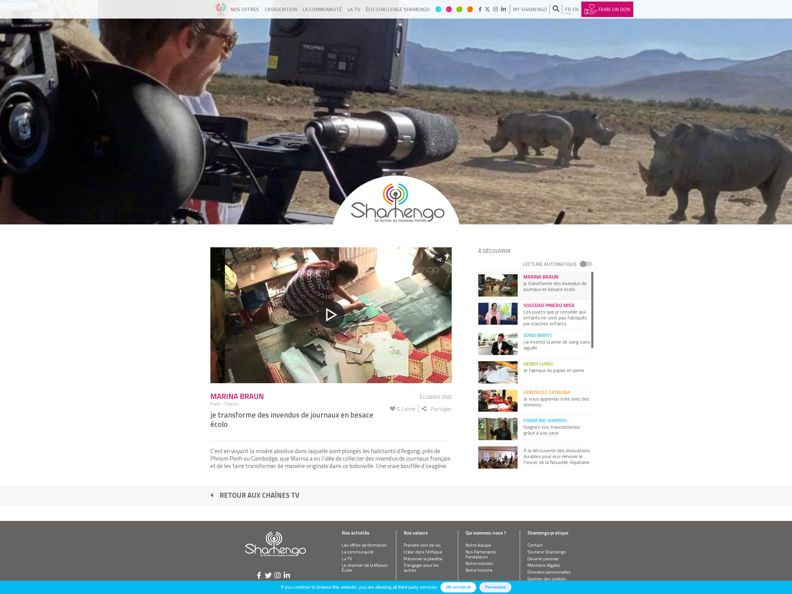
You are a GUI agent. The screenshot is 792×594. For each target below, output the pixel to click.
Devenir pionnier (543, 559)
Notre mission (479, 563)
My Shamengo (530, 9)
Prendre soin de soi (422, 545)
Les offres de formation (364, 545)
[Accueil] (221, 9)
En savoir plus (436, 396)
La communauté (322, 9)
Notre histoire (479, 570)
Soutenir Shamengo (546, 552)
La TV (353, 9)
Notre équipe (478, 545)
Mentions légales (543, 565)
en (575, 9)
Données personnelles (549, 572)
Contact (535, 545)
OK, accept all (458, 587)
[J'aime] (392, 409)
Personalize (495, 587)
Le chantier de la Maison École (365, 568)
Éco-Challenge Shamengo (398, 9)
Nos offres (244, 9)
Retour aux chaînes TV (259, 495)
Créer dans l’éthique (423, 552)
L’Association (281, 9)
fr (568, 9)
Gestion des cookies (546, 579)
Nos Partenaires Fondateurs (481, 554)
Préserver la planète (423, 559)
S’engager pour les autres (421, 568)
